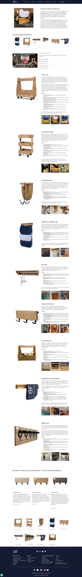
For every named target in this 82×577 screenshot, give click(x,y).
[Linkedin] (45, 551)
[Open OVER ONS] (49, 1)
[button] (13, 41)
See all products (16, 504)
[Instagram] (40, 551)
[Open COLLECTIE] (28, 1)
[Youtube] (43, 551)
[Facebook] (37, 551)
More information (18, 529)
